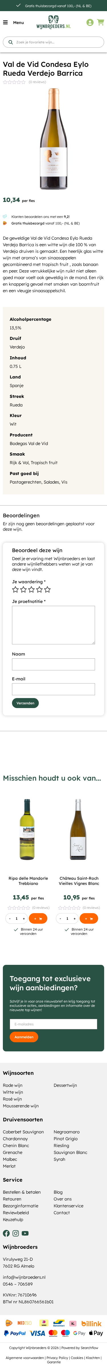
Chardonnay (15, 1138)
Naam (18, 654)
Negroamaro (67, 1132)
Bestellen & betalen (22, 1192)
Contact (62, 1212)
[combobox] (53, 42)
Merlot (9, 1166)
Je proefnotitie (29, 601)
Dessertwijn (65, 1085)
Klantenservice (68, 1205)
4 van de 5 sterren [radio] (39, 589)
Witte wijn (13, 1092)
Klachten (93, 1358)
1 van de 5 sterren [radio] (15, 589)
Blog (58, 1192)
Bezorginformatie (20, 1205)
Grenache (12, 1152)
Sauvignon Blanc (70, 1152)
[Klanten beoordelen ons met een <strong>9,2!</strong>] (5, 217)
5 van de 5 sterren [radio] (47, 589)
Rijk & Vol (19, 462)
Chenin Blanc (16, 1145)
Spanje (16, 385)
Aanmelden (24, 1037)
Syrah (59, 1159)
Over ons (63, 1199)
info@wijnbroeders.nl (24, 1277)
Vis (64, 482)
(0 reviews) (37, 82)
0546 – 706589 (18, 1284)
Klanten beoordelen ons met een (40, 217)
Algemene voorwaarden (25, 1358)
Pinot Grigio (66, 1138)
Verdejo (17, 347)
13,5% (15, 327)
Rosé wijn (12, 1099)
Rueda (16, 405)
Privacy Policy (57, 1358)
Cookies (77, 1358)
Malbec (10, 1159)
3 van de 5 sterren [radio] (31, 589)
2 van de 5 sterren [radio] (23, 589)
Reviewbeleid (16, 1212)
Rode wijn (13, 1085)
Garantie (54, 1362)
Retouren (12, 1199)
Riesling (61, 1145)
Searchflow (89, 1348)
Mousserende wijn (21, 1106)
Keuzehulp (13, 1219)
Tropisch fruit (44, 462)
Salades (51, 482)
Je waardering (29, 582)
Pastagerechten (25, 482)
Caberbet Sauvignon (23, 1132)
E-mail (18, 679)
